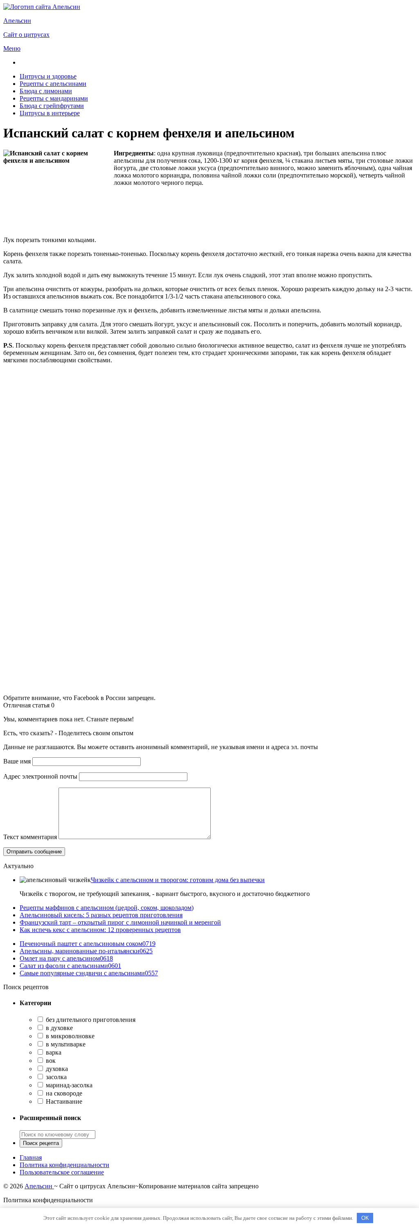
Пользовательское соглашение (62, 1172)
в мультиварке (65, 1044)
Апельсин (39, 1186)
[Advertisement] (209, 427)
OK (365, 1218)
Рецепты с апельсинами (53, 83)
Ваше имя (17, 761)
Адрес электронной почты (40, 776)
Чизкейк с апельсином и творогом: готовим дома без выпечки (178, 879)
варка (52, 1052)
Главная (31, 1157)
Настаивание (63, 1101)
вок (50, 1060)
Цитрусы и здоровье (48, 76)
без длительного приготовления (89, 1019)
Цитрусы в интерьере (50, 113)
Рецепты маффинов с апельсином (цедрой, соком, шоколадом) (107, 907)
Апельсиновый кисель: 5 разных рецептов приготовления (101, 914)
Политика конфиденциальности (64, 1164)
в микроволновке (69, 1036)
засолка (55, 1076)
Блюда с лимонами (46, 91)
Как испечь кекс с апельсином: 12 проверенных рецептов (100, 929)
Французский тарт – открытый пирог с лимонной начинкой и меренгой (120, 922)
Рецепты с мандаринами (54, 98)
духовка (56, 1068)
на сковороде (63, 1093)
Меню (11, 48)
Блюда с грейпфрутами (52, 105)
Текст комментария (30, 836)
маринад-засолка (68, 1085)
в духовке (58, 1027)
